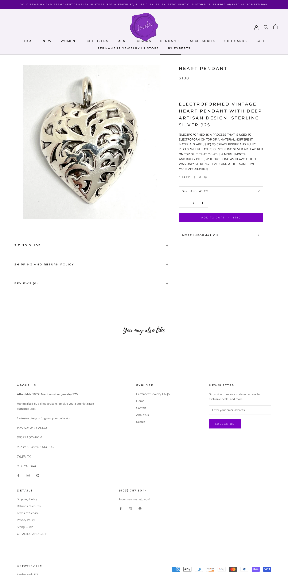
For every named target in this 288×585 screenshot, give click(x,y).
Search (140, 422)
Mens (122, 41)
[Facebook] (194, 177)
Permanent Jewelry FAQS (153, 394)
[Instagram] (28, 475)
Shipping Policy (27, 499)
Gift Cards (235, 41)
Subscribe (225, 423)
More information (200, 235)
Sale (260, 41)
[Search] (266, 27)
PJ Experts (179, 48)
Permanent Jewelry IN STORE (128, 48)
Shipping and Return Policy (44, 264)
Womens (69, 41)
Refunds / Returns (29, 506)
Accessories (203, 41)
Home (28, 41)
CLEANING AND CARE (32, 534)
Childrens (97, 41)
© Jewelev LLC (29, 566)
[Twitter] (200, 177)
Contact (141, 408)
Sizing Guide (27, 245)
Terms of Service (28, 513)
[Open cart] (275, 26)
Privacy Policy (26, 520)
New (47, 41)
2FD (36, 574)
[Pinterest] (205, 177)
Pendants (170, 41)
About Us (142, 415)
